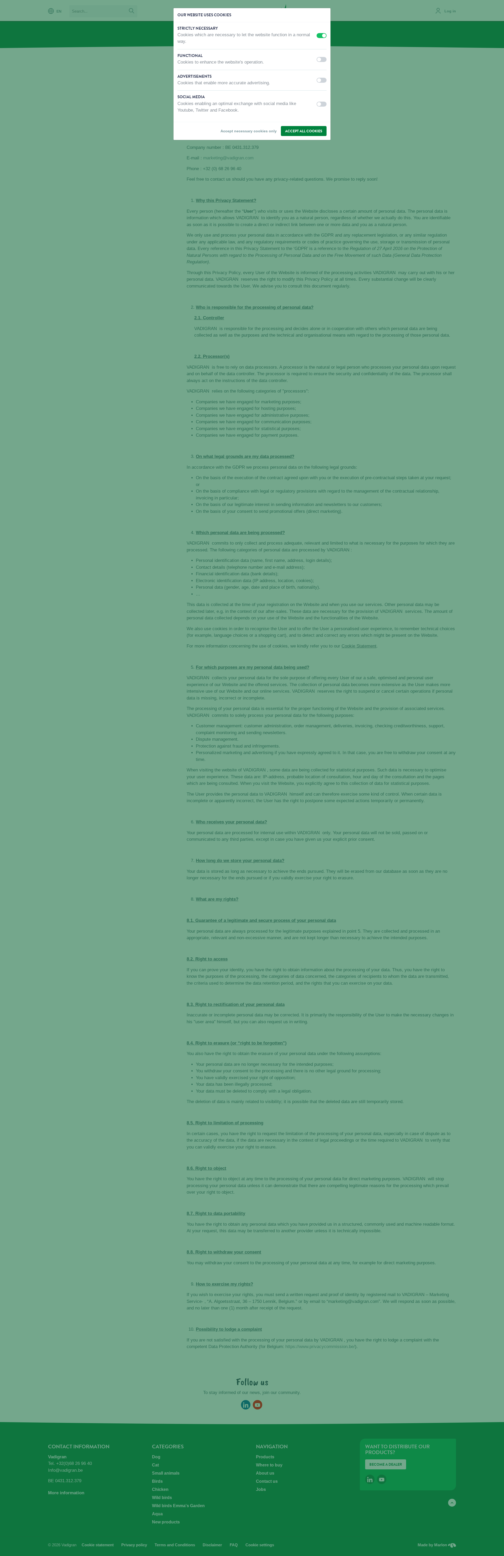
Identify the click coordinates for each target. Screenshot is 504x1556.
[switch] (322, 35)
